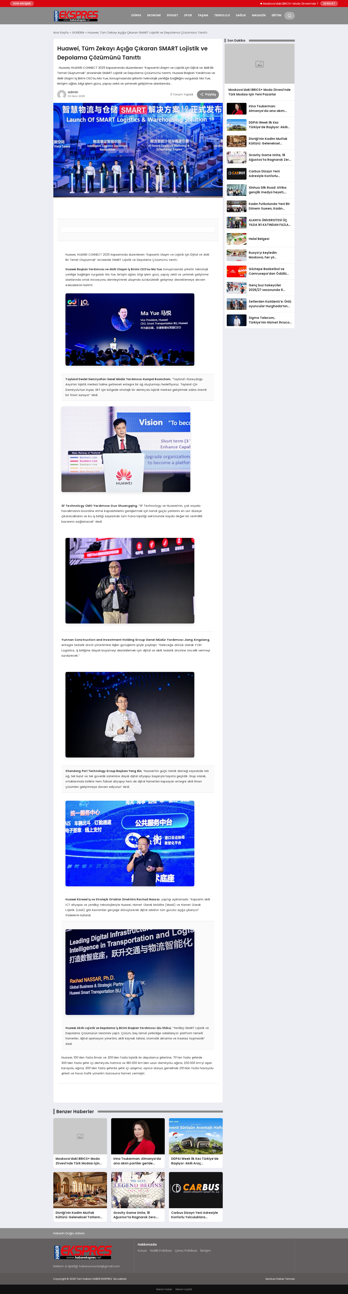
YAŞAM (203, 15)
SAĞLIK (241, 15)
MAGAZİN (259, 15)
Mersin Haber (164, 1289)
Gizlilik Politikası (161, 1250)
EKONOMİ (154, 15)
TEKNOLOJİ (222, 15)
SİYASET (172, 15)
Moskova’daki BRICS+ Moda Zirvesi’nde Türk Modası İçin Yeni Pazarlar (277, 4)
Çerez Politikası (186, 1250)
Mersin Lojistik (184, 1289)
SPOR (188, 15)
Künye (142, 1250)
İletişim (205, 1250)
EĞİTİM (276, 15)
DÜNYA (136, 15)
